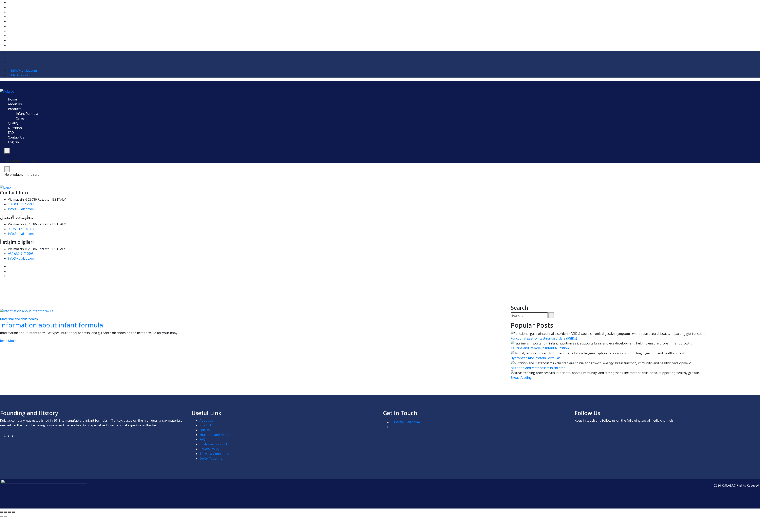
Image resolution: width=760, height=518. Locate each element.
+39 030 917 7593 (21, 204)
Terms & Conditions (214, 454)
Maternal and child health (19, 319)
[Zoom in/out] (1, 512)
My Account (19, 75)
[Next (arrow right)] (5, 516)
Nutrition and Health (215, 435)
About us (206, 420)
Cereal (20, 118)
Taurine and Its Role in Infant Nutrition (540, 348)
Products (14, 109)
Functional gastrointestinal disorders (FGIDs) (544, 338)
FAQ (11, 132)
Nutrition (15, 128)
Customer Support (213, 444)
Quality (13, 123)
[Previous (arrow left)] (1, 516)
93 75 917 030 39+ (21, 229)
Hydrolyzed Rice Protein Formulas (535, 358)
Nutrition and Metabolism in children (538, 368)
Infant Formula (27, 113)
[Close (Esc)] (13, 512)
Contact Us (16, 137)
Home (12, 99)
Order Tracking (211, 458)
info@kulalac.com (24, 70)
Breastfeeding (521, 377)
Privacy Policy (209, 449)
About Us (15, 104)
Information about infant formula (51, 325)
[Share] (9, 512)
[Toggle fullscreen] (5, 512)
